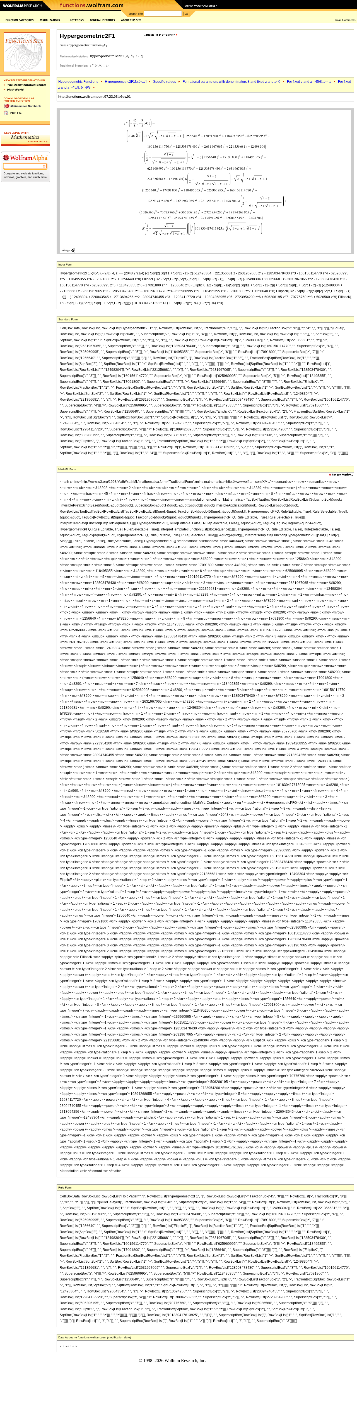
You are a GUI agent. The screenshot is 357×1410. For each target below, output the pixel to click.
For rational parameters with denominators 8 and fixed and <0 (231, 82)
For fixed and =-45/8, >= (309, 82)
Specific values (164, 82)
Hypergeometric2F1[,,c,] (125, 82)
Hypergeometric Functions (78, 82)
